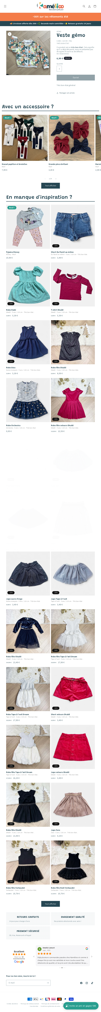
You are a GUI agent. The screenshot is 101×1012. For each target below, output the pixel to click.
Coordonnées (34, 1006)
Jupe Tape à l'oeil (59, 599)
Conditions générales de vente (50, 1006)
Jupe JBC (55, 486)
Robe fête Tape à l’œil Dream (64, 656)
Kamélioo (15, 1004)
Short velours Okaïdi (60, 714)
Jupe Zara (55, 830)
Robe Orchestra (13, 425)
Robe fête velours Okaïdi (62, 425)
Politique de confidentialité (50, 1004)
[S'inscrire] (47, 983)
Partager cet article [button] (67, 93)
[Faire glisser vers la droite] (56, 179)
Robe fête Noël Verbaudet (63, 888)
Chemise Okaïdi (13, 486)
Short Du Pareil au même (62, 252)
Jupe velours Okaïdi (60, 772)
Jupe (53, 543)
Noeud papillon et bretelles (14, 164)
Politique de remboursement (30, 1004)
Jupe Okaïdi (11, 543)
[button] (5, 6)
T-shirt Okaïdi (57, 310)
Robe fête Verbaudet (15, 888)
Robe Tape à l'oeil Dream (17, 714)
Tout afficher (50, 185)
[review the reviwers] (87, 949)
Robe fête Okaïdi (58, 367)
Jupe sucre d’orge (14, 599)
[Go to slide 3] (62, 967)
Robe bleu (10, 367)
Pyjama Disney (12, 252)
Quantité (60, 64)
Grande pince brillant (58, 164)
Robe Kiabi (11, 310)
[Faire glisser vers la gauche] (45, 179)
